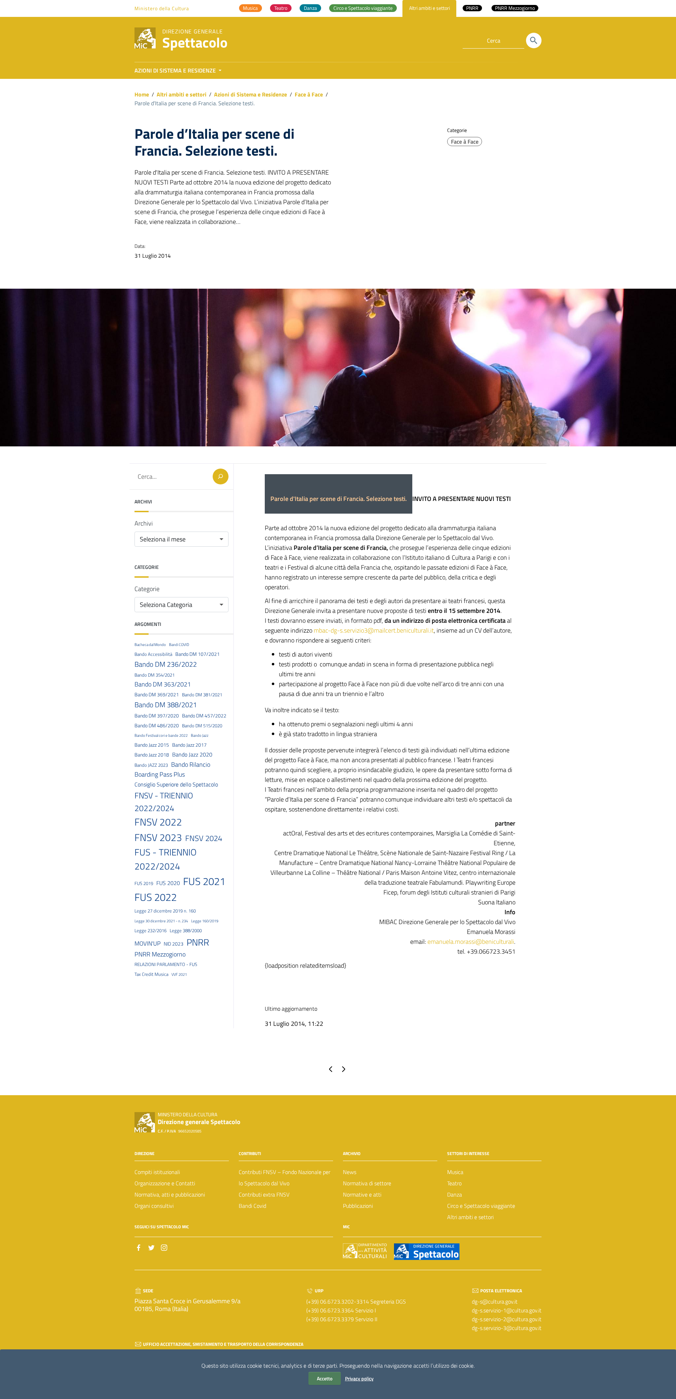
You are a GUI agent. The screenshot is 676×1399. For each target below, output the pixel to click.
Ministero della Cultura (161, 8)
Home (141, 94)
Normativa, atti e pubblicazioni (169, 1194)
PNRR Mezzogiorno (160, 954)
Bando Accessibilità (153, 654)
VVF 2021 (179, 974)
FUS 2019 (143, 883)
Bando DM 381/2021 (202, 694)
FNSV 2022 (158, 822)
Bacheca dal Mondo (150, 644)
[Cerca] (534, 40)
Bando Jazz (199, 735)
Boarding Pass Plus (159, 774)
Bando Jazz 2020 (192, 754)
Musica (455, 1172)
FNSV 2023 (158, 837)
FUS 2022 (155, 897)
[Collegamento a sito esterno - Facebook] (138, 1247)
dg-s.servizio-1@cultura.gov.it (507, 1310)
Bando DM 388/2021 (165, 704)
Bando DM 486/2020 (156, 725)
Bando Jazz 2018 (151, 755)
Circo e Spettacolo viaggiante (481, 1206)
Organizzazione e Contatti (164, 1183)
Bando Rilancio (190, 764)
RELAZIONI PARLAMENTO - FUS (165, 964)
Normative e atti (362, 1194)
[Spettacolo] (145, 37)
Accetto (324, 1378)
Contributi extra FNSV (264, 1194)
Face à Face (309, 94)
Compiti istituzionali (157, 1172)
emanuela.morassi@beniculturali (470, 941)
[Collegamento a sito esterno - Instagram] (164, 1247)
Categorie (146, 589)
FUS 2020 (168, 883)
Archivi (143, 523)
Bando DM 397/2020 (156, 715)
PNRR (198, 942)
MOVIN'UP (147, 943)
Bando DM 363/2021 (162, 684)
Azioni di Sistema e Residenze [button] (175, 70)
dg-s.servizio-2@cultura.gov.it (507, 1319)
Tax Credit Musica (151, 974)
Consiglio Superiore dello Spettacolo (176, 784)
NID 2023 (173, 943)
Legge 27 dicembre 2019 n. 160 (165, 910)
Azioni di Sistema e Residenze (250, 94)
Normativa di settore (367, 1183)
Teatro (454, 1183)
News (349, 1172)
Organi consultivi (154, 1206)
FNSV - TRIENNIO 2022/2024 (163, 801)
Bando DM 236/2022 (165, 664)
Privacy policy (359, 1378)
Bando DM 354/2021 (154, 674)
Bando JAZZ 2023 (151, 764)
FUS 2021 (204, 881)
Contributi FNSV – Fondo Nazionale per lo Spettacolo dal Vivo (284, 1177)
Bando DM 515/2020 (202, 725)
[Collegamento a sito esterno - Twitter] (151, 1247)
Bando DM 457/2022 (204, 715)
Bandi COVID (179, 644)
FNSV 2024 (203, 838)
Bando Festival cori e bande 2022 (161, 735)
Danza (454, 1194)
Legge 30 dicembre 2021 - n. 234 (161, 920)
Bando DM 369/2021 (156, 694)
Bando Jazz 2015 (151, 745)
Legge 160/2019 (204, 920)
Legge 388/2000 (186, 930)
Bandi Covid (252, 1206)
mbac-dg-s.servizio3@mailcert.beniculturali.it (374, 630)
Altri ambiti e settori (181, 94)
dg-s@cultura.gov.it (495, 1301)
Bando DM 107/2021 (197, 654)
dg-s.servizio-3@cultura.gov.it (507, 1328)
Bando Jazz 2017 (189, 745)
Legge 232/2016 (150, 930)
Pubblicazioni (358, 1206)
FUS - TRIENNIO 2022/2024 (165, 859)
